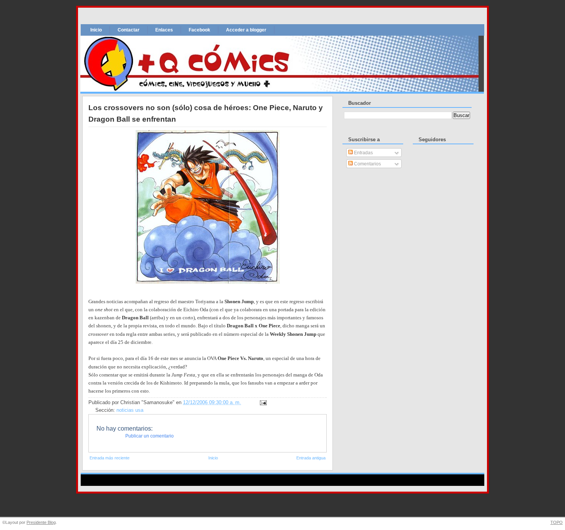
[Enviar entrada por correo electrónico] (262, 402)
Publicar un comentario (149, 436)
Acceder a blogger (246, 30)
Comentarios (367, 164)
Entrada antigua (311, 458)
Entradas (363, 152)
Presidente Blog (41, 522)
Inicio (96, 30)
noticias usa (129, 410)
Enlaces (164, 30)
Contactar (129, 30)
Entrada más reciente (110, 458)
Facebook (199, 30)
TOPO (556, 522)
